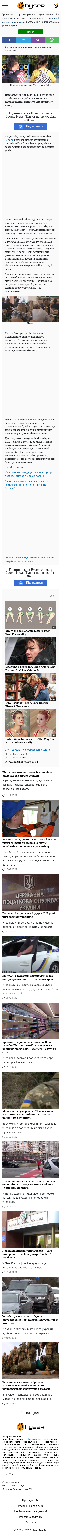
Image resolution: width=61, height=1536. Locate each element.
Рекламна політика (30, 1517)
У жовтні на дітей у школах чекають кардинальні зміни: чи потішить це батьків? (26, 485)
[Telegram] (23, 40)
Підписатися (34, 126)
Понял (30, 31)
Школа (16, 749)
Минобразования (32, 749)
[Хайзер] (30, 5)
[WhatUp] (52, 40)
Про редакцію (30, 1500)
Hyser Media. (39, 1530)
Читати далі (30, 1413)
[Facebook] (9, 40)
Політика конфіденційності (30, 1511)
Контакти (30, 1522)
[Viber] (38, 40)
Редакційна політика (30, 1506)
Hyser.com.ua (34, 1439)
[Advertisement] (30, 184)
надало (9, 140)
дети (47, 749)
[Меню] (5, 5)
